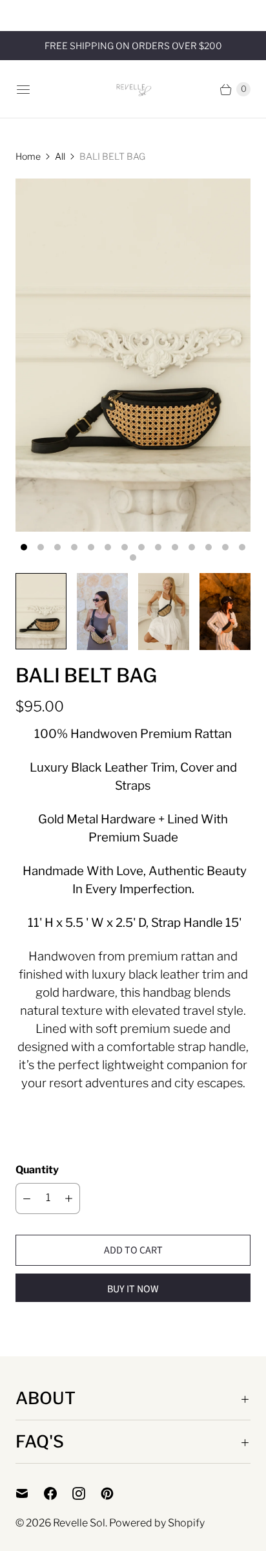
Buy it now (133, 1289)
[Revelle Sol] (133, 89)
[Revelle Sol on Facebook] (58, 1493)
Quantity (37, 1170)
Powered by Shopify (157, 1523)
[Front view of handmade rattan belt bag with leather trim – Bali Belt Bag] (133, 355)
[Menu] (23, 89)
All (60, 156)
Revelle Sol (79, 1523)
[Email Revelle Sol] (29, 1493)
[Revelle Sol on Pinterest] (115, 1493)
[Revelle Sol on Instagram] (86, 1493)
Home (28, 156)
